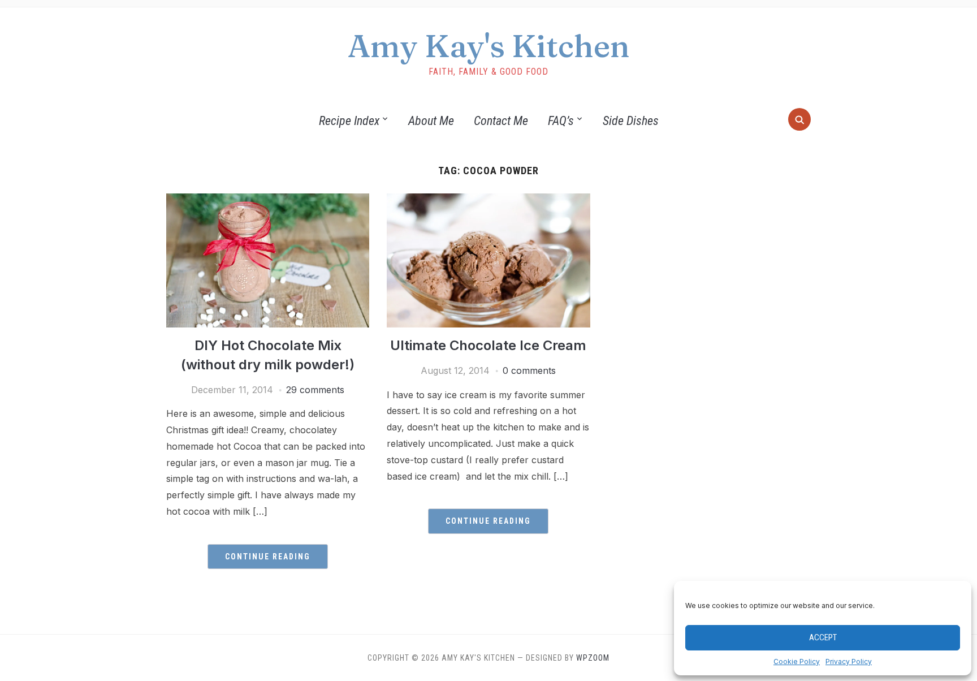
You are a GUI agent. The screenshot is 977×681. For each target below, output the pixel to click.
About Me (431, 121)
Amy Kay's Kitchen (489, 46)
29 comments (315, 389)
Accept (823, 637)
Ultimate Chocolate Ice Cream (488, 345)
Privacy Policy (848, 661)
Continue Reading (267, 556)
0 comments (529, 370)
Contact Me (501, 121)
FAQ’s (561, 121)
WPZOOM (592, 657)
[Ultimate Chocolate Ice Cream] (488, 200)
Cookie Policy (796, 661)
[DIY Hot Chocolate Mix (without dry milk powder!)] (267, 200)
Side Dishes (631, 121)
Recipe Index (349, 121)
